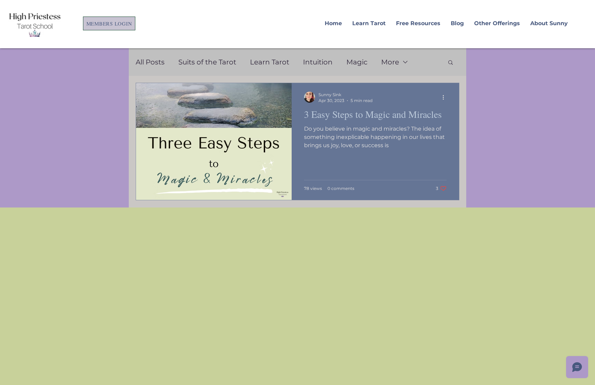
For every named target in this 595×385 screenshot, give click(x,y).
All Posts (150, 62)
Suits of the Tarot (207, 62)
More (390, 62)
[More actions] (445, 97)
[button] (450, 63)
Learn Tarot (269, 62)
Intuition (318, 62)
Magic (356, 62)
